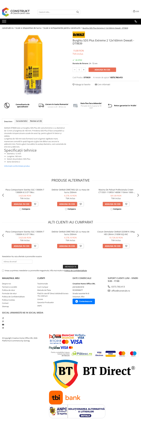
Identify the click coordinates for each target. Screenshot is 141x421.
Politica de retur (8, 290)
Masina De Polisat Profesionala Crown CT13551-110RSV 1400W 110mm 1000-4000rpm (116, 191)
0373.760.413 (118, 286)
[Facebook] (3, 318)
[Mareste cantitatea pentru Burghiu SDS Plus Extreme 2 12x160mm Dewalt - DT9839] (84, 70)
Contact (5, 303)
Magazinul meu (11, 278)
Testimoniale (42, 283)
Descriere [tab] (8, 121)
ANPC (39, 305)
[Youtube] (3, 324)
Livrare (40, 299)
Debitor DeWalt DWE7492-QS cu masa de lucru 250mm (70, 191)
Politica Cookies (8, 300)
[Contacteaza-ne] (136, 21)
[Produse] (4, 22)
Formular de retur (9, 293)
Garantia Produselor (45, 302)
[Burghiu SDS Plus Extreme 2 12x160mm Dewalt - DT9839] (35, 64)
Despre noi (6, 283)
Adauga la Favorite (82, 84)
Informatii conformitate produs (17, 166)
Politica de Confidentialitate (75, 270)
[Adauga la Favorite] (35, 204)
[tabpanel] (35, 64)
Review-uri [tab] (36, 121)
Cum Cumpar (42, 287)
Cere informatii (103, 84)
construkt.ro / (8, 28)
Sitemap (5, 306)
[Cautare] (77, 12)
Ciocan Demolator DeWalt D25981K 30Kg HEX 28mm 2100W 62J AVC (116, 233)
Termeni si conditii (9, 287)
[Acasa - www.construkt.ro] (16, 12)
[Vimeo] (3, 328)
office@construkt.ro (120, 290)
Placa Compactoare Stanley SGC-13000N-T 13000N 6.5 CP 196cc (25, 191)
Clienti (41, 278)
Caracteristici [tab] (21, 121)
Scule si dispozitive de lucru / (29, 28)
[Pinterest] (3, 321)
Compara (26, 209)
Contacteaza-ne (85, 301)
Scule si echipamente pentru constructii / (62, 28)
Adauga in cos (102, 69)
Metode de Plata (44, 290)
